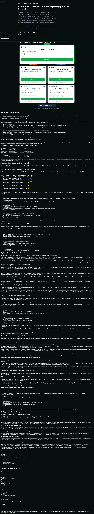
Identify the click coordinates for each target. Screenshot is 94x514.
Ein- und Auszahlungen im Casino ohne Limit (80, 39)
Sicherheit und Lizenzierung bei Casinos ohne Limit (11, 41)
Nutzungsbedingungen (10, 506)
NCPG (22, 501)
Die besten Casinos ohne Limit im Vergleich (23, 39)
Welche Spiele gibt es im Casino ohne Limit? (61, 39)
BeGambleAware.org (56, 108)
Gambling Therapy (6, 501)
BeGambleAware (16, 501)
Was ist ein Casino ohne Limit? (7, 39)
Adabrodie (3, 1)
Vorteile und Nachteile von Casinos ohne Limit (42, 39)
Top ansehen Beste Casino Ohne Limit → (26, 31)
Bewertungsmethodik (26, 506)
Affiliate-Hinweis (18, 506)
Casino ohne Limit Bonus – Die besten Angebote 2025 (33, 41)
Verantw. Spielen (34, 506)
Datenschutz (3, 506)
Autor (2, 2)
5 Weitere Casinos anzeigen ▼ (47, 105)
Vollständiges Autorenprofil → (7, 465)
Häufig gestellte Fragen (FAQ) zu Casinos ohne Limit (56, 41)
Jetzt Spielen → (47, 59)
